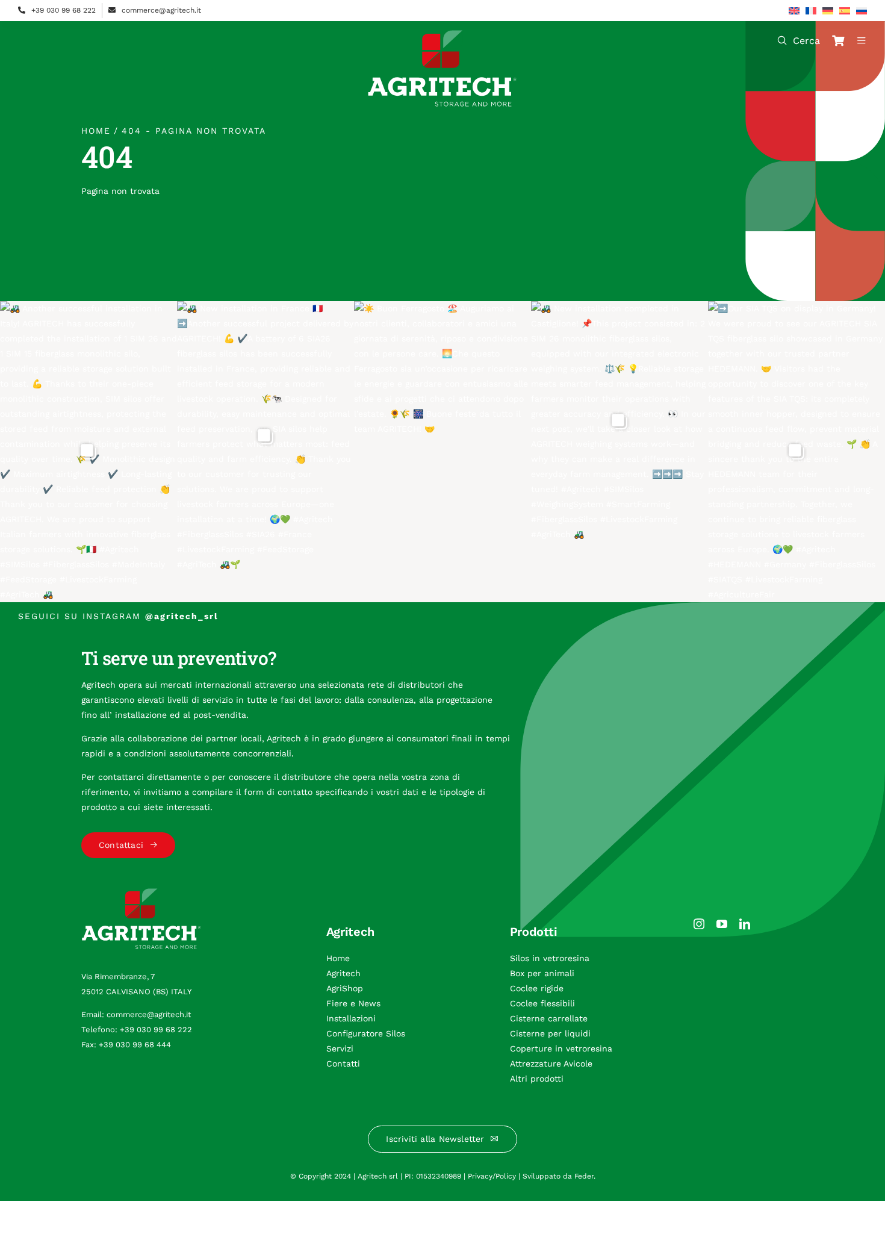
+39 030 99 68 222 (63, 10)
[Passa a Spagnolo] (844, 10)
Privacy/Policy (492, 1176)
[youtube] (721, 923)
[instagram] (699, 923)
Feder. (584, 1176)
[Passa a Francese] (811, 10)
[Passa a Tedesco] (827, 10)
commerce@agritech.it (161, 10)
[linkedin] (744, 923)
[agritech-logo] (442, 34)
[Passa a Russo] (861, 10)
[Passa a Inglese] (794, 10)
